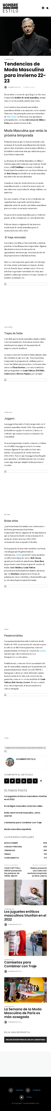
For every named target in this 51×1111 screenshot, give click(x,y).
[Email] (29, 780)
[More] (41, 780)
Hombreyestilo (14, 87)
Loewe (43, 651)
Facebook (19, 1090)
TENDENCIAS (9, 59)
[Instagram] (28, 1090)
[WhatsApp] (18, 780)
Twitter (29, 1097)
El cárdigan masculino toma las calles (23, 806)
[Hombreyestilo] (5, 87)
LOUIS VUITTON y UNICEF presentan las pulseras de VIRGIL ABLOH (13, 872)
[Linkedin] (23, 780)
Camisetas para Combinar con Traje (23, 822)
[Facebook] (6, 780)
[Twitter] (12, 780)
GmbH (19, 555)
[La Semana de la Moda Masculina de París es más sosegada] (25, 990)
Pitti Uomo (11, 117)
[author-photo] (6, 924)
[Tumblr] (35, 780)
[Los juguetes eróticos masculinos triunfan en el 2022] (25, 892)
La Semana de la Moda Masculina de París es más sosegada (23, 1013)
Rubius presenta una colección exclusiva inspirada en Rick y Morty (37, 872)
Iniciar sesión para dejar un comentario (25, 1040)
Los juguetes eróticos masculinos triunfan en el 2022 (25, 915)
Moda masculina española (17, 829)
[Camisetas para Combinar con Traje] (25, 943)
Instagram (36, 1090)
